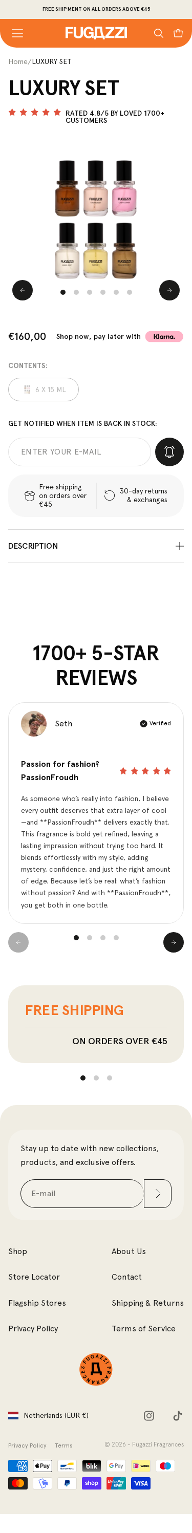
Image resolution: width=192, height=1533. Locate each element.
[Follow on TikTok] (178, 1416)
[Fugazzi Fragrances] (96, 1369)
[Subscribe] (158, 1193)
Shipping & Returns (148, 1303)
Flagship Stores (37, 1303)
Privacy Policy (33, 1328)
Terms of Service (144, 1328)
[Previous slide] (22, 290)
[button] (63, 292)
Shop (17, 1251)
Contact (127, 1277)
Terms (64, 1445)
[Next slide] (169, 290)
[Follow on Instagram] (149, 1416)
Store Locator (34, 1277)
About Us (129, 1251)
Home (18, 61)
